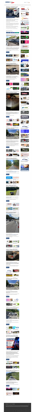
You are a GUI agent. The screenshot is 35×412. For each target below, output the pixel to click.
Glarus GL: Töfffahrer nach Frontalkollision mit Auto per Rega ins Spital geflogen (12, 371)
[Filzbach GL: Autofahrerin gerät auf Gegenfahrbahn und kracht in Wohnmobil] (12, 70)
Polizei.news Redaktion (10, 18)
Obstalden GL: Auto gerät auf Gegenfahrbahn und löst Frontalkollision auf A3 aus (12, 35)
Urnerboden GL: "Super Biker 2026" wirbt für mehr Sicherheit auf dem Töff (12, 128)
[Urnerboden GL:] (12, 134)
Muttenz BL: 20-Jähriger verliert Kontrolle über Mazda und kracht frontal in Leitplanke (12, 92)
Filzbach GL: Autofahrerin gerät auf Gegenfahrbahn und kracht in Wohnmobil (12, 63)
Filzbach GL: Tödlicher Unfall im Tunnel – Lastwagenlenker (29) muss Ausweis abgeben (12, 249)
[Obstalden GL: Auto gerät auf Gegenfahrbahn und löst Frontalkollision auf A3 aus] (12, 41)
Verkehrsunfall (9, 197)
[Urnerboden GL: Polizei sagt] (12, 285)
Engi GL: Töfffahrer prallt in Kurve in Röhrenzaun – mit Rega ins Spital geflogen (12, 186)
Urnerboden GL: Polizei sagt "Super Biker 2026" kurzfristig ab (12, 279)
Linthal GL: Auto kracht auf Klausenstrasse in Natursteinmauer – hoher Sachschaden (12, 308)
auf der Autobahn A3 (14, 234)
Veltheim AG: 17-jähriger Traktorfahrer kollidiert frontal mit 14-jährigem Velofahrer (12, 158)
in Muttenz (17, 113)
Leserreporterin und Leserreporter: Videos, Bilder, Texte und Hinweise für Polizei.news (12, 336)
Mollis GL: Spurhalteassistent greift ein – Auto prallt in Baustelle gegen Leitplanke (12, 212)
